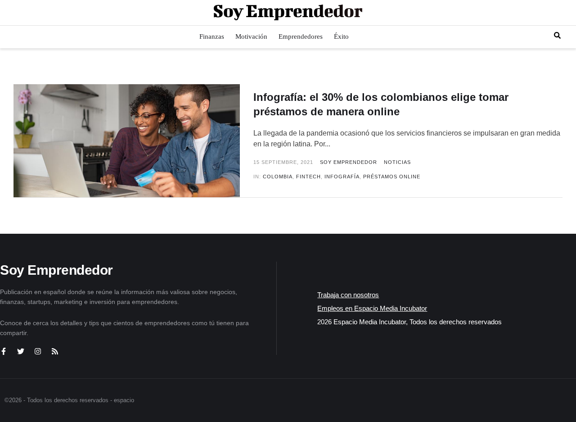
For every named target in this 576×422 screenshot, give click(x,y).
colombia (277, 176)
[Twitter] (20, 351)
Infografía (342, 176)
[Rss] (54, 351)
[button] (557, 35)
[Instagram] (37, 351)
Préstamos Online (391, 176)
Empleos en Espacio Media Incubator (372, 308)
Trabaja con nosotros (348, 295)
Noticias (397, 162)
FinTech (308, 176)
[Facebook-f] (3, 351)
